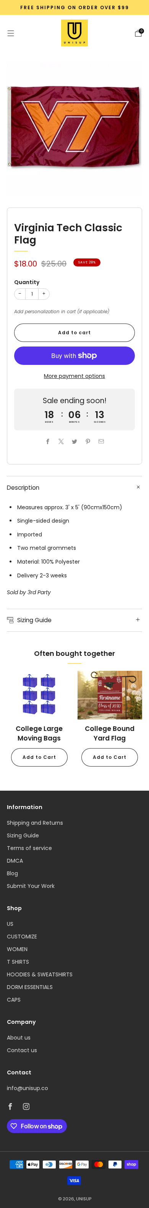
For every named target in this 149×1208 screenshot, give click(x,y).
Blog (12, 873)
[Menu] (11, 33)
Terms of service (29, 848)
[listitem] (74, 8)
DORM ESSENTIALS (30, 987)
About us (19, 1037)
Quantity (26, 282)
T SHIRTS (18, 962)
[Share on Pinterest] (88, 441)
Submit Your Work (31, 886)
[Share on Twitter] (75, 441)
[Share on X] (61, 441)
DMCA (15, 861)
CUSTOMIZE (22, 936)
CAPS (14, 1000)
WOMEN (17, 949)
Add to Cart (39, 757)
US (10, 924)
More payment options (74, 376)
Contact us (22, 1050)
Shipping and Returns (35, 823)
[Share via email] (101, 441)
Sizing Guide (23, 835)
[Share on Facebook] (48, 441)
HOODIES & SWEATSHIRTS (40, 974)
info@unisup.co (27, 1088)
